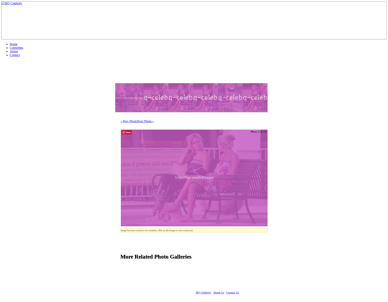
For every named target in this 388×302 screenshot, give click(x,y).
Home (14, 44)
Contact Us (232, 292)
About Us (218, 292)
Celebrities (16, 47)
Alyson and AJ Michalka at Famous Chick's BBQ (70, 71)
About (14, 51)
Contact (15, 55)
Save (128, 132)
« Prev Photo (128, 121)
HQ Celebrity (203, 292)
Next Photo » (145, 121)
